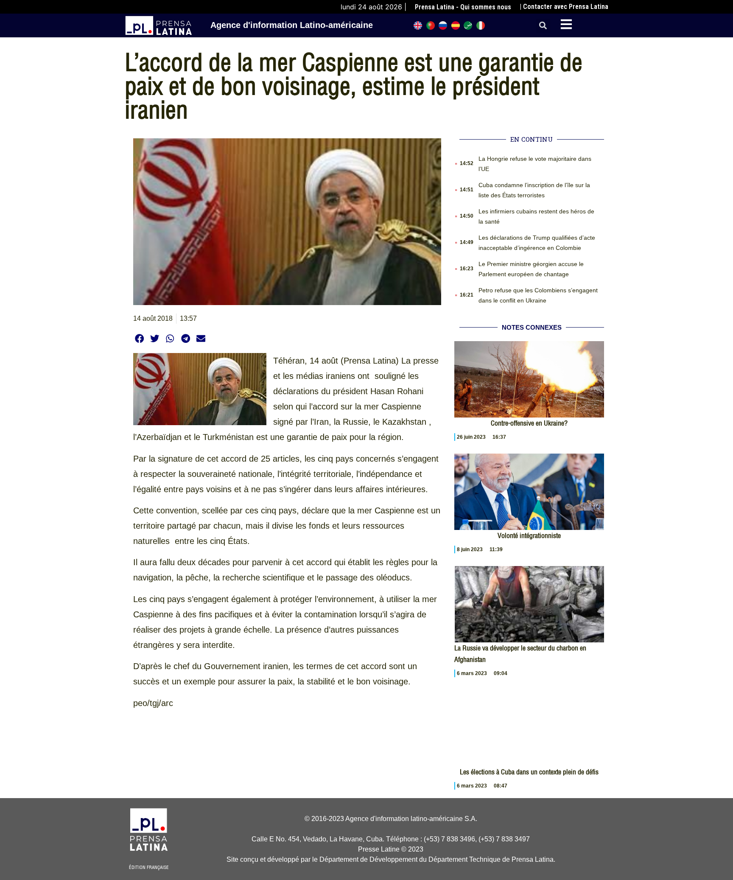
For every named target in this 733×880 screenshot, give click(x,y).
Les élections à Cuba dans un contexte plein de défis (529, 772)
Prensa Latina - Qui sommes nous (463, 7)
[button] (543, 26)
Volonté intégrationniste (529, 535)
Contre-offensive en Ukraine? (529, 423)
